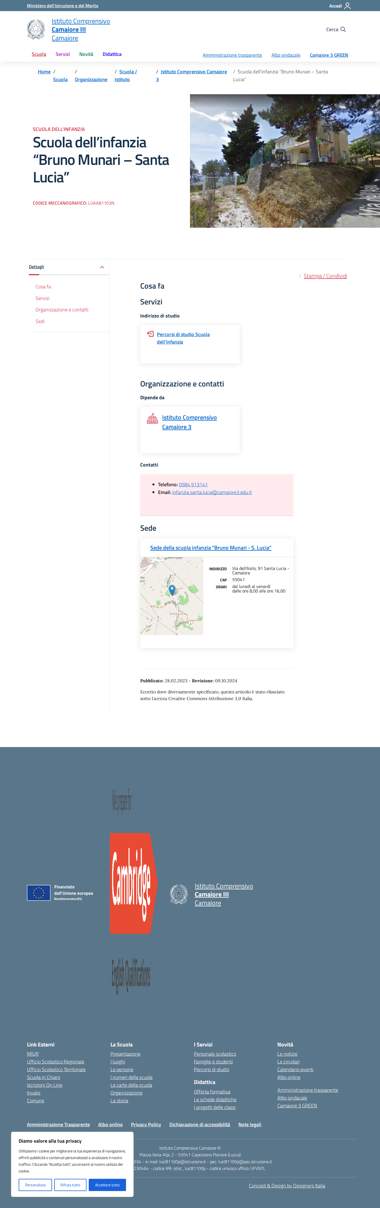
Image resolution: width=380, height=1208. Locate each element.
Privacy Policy (146, 1124)
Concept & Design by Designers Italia (287, 1185)
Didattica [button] (112, 54)
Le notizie (287, 1054)
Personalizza (35, 1185)
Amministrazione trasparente (232, 55)
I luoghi (117, 1061)
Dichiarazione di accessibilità (199, 1124)
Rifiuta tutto (70, 1185)
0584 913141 (193, 484)
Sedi (40, 321)
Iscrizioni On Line (44, 1085)
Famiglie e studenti (213, 1061)
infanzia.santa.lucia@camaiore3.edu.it (212, 492)
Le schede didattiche (215, 1099)
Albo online (288, 1077)
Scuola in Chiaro (43, 1077)
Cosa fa (43, 287)
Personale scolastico (215, 1054)
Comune (35, 1100)
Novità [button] (86, 54)
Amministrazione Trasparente (58, 1124)
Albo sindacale (286, 55)
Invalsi (33, 1093)
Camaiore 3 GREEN (329, 55)
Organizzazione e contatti (62, 309)
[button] (69, 267)
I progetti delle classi (215, 1107)
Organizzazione (126, 1093)
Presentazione (125, 1054)
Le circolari (288, 1061)
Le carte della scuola (131, 1085)
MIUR (33, 1054)
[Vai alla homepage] (36, 29)
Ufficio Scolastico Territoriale (56, 1069)
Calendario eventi (295, 1069)
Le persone (121, 1069)
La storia (119, 1100)
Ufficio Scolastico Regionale (55, 1061)
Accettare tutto (107, 1185)
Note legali (249, 1124)
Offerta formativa (212, 1091)
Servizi (43, 298)
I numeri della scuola (131, 1077)
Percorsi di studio (211, 1069)
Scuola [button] (39, 54)
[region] (72, 1164)
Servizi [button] (63, 54)
